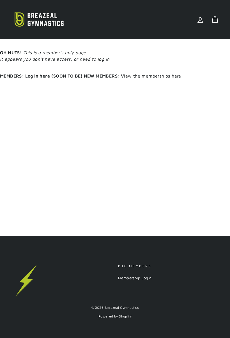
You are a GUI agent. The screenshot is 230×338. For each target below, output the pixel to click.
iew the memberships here (116, 75)
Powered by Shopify (115, 316)
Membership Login (134, 278)
